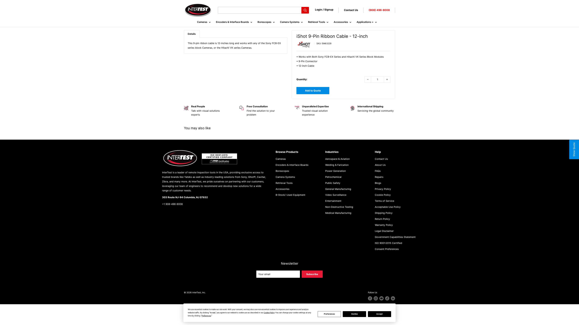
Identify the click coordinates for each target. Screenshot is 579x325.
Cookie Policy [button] (269, 313)
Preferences (329, 314)
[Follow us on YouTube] (381, 298)
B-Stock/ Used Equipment (290, 194)
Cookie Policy (383, 194)
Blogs (378, 182)
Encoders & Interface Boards (232, 21)
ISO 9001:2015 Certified (388, 243)
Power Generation (335, 170)
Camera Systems (289, 21)
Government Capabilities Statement (395, 236)
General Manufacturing (338, 188)
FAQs (378, 170)
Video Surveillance (335, 194)
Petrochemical (333, 176)
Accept (379, 314)
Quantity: (301, 79)
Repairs (379, 176)
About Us (380, 164)
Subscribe (312, 274)
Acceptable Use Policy (388, 206)
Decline (354, 314)
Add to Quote (313, 90)
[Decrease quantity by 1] (368, 79)
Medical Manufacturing (338, 212)
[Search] (305, 10)
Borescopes (264, 21)
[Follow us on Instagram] (376, 298)
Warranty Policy (384, 224)
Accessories (341, 21)
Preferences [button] (206, 316)
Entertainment (333, 200)
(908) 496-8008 (379, 10)
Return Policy (382, 218)
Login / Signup (324, 9)
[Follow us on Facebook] (370, 298)
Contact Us (351, 10)
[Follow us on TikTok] (387, 298)
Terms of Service (384, 200)
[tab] (191, 33)
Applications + (365, 21)
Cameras (202, 21)
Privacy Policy (383, 188)
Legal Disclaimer (384, 230)
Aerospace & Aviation (337, 158)
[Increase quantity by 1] (387, 79)
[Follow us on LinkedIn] (393, 298)
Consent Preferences (387, 249)
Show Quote (574, 149)
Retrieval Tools (316, 21)
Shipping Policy (383, 212)
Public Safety (332, 182)
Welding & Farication (337, 164)
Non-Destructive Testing (339, 206)
